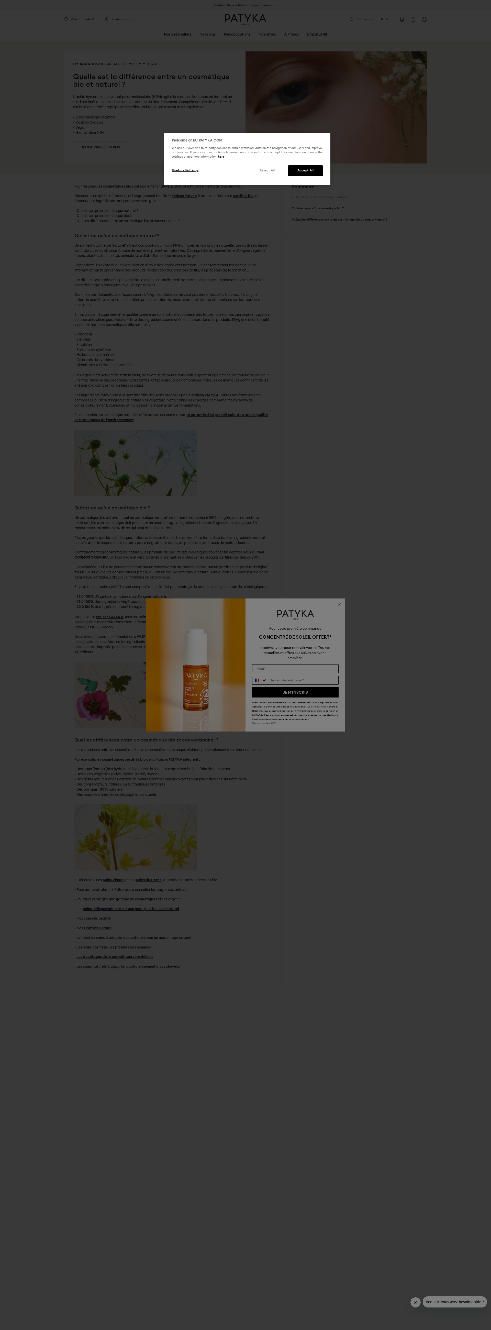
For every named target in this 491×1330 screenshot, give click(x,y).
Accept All (305, 170)
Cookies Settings (185, 170)
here (221, 156)
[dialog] (247, 159)
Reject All (267, 170)
